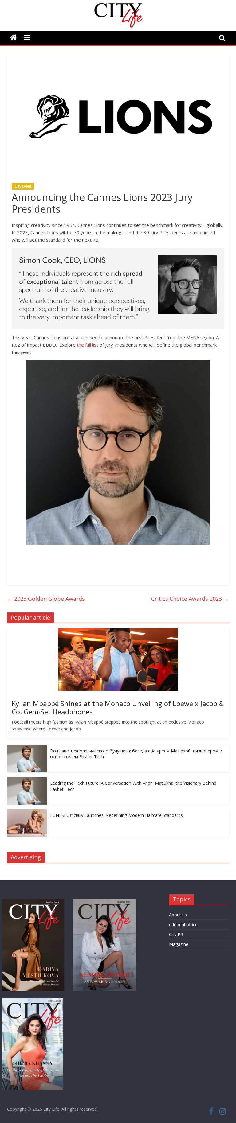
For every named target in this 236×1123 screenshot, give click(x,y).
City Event (23, 186)
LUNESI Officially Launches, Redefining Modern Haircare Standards (116, 815)
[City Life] (14, 38)
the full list (87, 345)
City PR (176, 934)
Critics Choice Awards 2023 (190, 598)
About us (178, 915)
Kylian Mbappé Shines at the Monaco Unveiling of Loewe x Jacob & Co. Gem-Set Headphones (118, 707)
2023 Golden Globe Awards (46, 598)
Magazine (178, 944)
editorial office (183, 924)
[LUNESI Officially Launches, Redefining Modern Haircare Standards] (27, 812)
